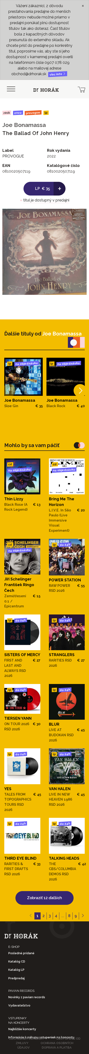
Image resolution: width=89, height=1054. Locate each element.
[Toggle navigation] (11, 89)
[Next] (80, 390)
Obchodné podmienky (26, 1038)
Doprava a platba (57, 1047)
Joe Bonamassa (24, 125)
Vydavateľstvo (19, 1005)
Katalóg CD (16, 961)
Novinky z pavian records (26, 997)
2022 (18, 113)
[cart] (81, 89)
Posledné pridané (21, 953)
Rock (7, 112)
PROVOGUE (33, 113)
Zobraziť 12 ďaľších (44, 898)
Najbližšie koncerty (22, 1029)
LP (46, 113)
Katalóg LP (16, 969)
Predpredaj (16, 978)
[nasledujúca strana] (83, 915)
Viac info (56, 74)
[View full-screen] (79, 216)
